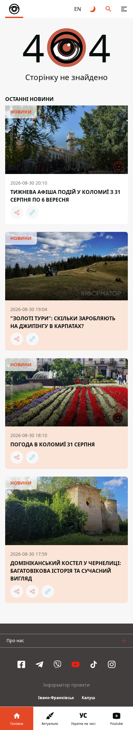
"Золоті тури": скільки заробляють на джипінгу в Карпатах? (62, 322)
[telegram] (39, 664)
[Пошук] (108, 9)
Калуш (88, 697)
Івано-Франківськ (56, 697)
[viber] (57, 664)
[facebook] (21, 664)
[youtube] (75, 664)
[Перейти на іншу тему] (93, 9)
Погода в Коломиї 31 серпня (52, 444)
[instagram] (112, 664)
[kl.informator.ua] (14, 9)
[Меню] (124, 9)
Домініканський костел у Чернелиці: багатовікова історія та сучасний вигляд (65, 571)
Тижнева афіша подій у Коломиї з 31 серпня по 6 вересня (65, 195)
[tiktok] (93, 664)
